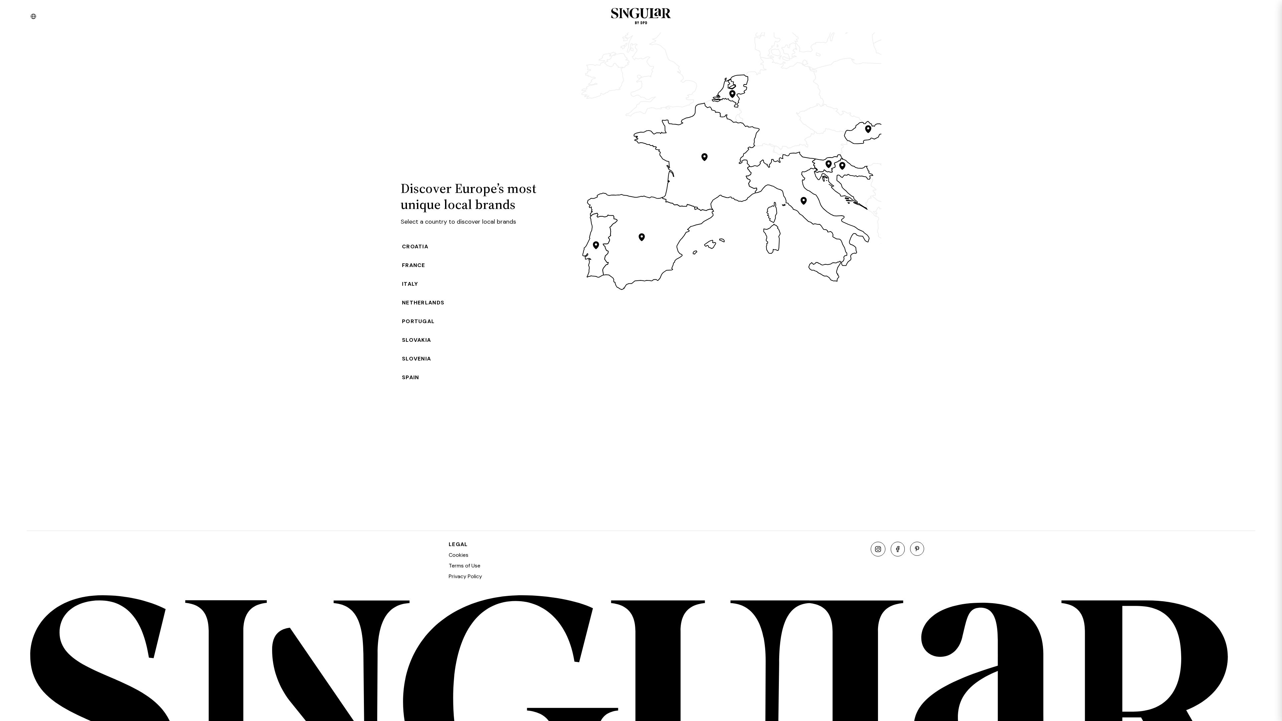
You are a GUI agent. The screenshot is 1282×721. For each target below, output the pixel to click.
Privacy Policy (465, 576)
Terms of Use (464, 565)
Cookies (458, 554)
